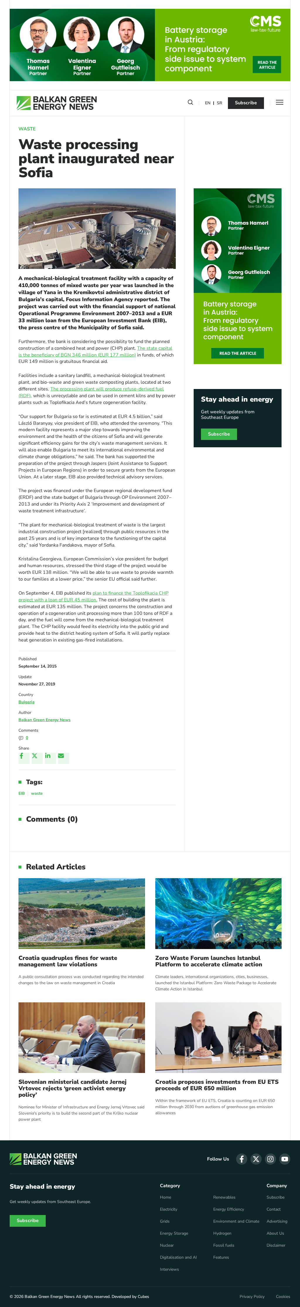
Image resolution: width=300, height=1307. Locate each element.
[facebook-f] (241, 1159)
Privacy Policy (252, 1296)
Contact (274, 1209)
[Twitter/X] (37, 758)
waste (37, 793)
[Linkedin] (50, 758)
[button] (190, 103)
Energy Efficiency (228, 1209)
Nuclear (167, 1245)
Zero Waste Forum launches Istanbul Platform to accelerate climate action (208, 961)
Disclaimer (276, 1245)
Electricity (168, 1209)
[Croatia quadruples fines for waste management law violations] (81, 913)
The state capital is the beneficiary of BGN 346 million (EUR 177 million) (95, 351)
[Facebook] (24, 758)
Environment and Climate (236, 1221)
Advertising (277, 1221)
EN (207, 103)
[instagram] (270, 1159)
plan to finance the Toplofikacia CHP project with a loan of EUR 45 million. (93, 596)
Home (165, 1197)
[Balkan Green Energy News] (57, 103)
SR (219, 103)
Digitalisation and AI (178, 1257)
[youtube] (284, 1159)
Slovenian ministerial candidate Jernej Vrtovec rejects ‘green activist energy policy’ (72, 1088)
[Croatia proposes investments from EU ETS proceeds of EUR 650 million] (218, 1037)
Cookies (283, 1296)
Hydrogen (222, 1233)
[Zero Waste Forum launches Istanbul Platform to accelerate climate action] (218, 913)
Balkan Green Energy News (44, 720)
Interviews (169, 1269)
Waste (27, 129)
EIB (21, 793)
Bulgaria (26, 702)
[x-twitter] (256, 1159)
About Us (275, 1233)
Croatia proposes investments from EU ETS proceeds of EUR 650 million (217, 1085)
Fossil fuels (223, 1245)
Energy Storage (174, 1233)
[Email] (63, 758)
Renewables (224, 1197)
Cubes (143, 1296)
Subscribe (246, 103)
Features (221, 1257)
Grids (165, 1221)
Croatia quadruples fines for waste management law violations (67, 961)
